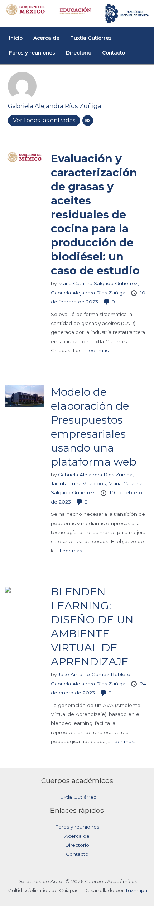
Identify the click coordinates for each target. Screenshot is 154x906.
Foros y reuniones (77, 827)
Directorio (77, 845)
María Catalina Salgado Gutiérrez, (98, 283)
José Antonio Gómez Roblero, (94, 674)
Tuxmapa (136, 890)
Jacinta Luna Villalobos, (79, 483)
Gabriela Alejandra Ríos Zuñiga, (96, 474)
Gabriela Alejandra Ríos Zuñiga (54, 105)
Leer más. (98, 350)
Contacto (77, 854)
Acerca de (77, 836)
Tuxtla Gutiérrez (77, 797)
